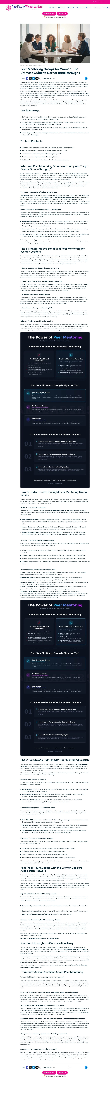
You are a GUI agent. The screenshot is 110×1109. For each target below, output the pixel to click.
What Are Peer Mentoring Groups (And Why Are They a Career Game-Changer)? (48, 147)
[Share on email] (36, 78)
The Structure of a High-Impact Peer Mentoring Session (40, 157)
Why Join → (62, 13)
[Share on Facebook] (27, 78)
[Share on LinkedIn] (33, 78)
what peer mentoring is (59, 214)
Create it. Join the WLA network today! (47, 938)
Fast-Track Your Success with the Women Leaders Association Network (45, 160)
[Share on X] (30, 78)
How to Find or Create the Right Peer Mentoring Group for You (42, 154)
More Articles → (49, 13)
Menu (101, 2)
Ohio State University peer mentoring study (41, 595)
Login (94, 2)
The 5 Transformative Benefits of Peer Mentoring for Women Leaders (44, 150)
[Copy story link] (39, 78)
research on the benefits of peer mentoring (67, 260)
